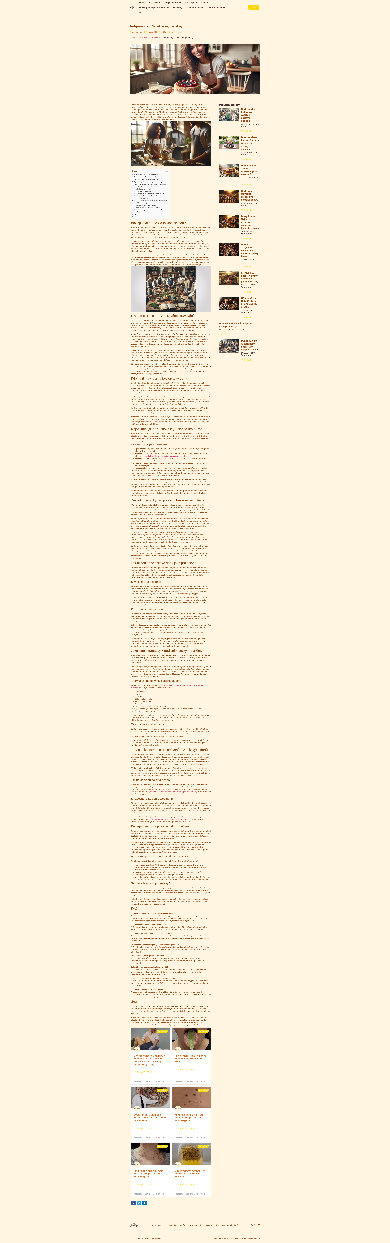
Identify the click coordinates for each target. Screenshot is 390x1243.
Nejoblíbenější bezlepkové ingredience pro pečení (150, 182)
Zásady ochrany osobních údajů (226, 1225)
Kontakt (209, 1225)
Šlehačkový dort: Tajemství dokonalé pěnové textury (249, 277)
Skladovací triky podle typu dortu (146, 205)
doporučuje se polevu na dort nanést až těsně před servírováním (173, 792)
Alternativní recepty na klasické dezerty (148, 196)
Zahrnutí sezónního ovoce (144, 198)
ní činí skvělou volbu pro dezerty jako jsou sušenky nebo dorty (165, 456)
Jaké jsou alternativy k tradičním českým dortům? (149, 193)
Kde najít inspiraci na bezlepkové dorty (146, 179)
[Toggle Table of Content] (165, 171)
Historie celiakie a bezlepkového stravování (147, 177)
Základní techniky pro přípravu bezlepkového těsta (150, 184)
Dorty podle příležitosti (152, 7)
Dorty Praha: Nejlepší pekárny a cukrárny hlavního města (250, 222)
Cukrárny (154, 2)
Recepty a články (171, 1225)
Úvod (142, 2)
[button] (133, 1203)
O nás (142, 12)
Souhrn (136, 217)
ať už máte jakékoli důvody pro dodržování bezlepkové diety (171, 819)
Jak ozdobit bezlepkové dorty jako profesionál (148, 187)
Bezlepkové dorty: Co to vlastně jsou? (146, 174)
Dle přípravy (171, 2)
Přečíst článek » (246, 131)
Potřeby (177, 7)
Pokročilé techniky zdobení (145, 191)
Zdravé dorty (214, 7)
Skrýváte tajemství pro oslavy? (146, 212)
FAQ (135, 214)
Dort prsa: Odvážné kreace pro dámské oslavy (249, 195)
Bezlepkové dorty (152, 38)
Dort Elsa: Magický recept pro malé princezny (236, 325)
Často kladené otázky (195, 1225)
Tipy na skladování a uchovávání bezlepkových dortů (151, 200)
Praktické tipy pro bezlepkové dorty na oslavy (150, 210)
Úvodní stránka (156, 1225)
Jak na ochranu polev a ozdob (146, 203)
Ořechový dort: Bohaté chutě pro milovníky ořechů (249, 302)
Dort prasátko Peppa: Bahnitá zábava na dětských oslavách (250, 143)
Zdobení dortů (194, 7)
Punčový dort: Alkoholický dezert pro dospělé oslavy (249, 345)
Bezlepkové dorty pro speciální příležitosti (147, 207)
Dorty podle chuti (195, 2)
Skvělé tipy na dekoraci (144, 189)
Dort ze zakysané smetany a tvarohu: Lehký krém (249, 250)
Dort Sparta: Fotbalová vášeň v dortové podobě (248, 115)
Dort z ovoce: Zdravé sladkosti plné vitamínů (249, 170)
